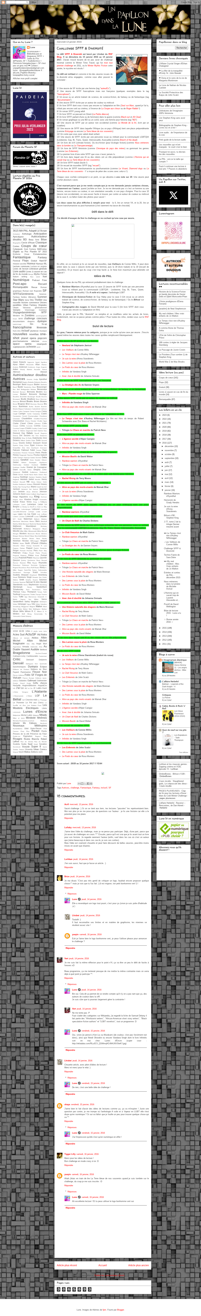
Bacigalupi (17, 382)
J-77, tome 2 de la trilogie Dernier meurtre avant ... (172, 525)
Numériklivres (17, 728)
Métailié (16, 723)
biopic (15, 319)
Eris (23, 448)
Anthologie (27, 234)
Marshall (44, 521)
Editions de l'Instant (21, 669)
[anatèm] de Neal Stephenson (172, 308)
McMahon (27, 529)
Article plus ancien (138, 1265)
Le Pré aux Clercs (35, 703)
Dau (45, 431)
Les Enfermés (71, 151)
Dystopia (33, 666)
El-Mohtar (39, 445)
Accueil (102, 1265)
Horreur (31, 263)
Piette (38, 553)
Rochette (34, 565)
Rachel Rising (69, 478)
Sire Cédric (43, 577)
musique (43, 331)
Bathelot (44, 384)
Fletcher (30, 455)
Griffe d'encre (40, 683)
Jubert (28, 494)
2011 (164, 644)
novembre (169, 450)
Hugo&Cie (42, 685)
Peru (36, 550)
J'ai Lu (20, 688)
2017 (164, 439)
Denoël (18, 663)
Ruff (32, 567)
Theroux (16, 592)
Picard (31, 553)
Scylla (23, 744)
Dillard (23, 440)
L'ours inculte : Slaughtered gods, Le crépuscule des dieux (173, 782)
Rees (38, 560)
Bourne (44, 397)
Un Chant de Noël (70, 521)
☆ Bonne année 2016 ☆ (171, 620)
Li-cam (44, 512)
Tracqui (38, 594)
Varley (27, 601)
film (31, 324)
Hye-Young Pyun (24, 487)
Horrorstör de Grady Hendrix (171, 501)
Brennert (16, 401)
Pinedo (44, 553)
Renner (15, 563)
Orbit (26, 728)
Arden (15, 369)
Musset (24, 538)
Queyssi (16, 560)
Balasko (31, 382)
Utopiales (42, 305)
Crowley (34, 428)
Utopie (16, 308)
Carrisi (29, 414)
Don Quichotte (41, 664)
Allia (33, 644)
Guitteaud (43, 472)
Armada (25, 647)
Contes (16, 246)
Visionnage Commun (36, 310)
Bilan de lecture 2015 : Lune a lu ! (172, 613)
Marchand (16, 521)
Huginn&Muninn (29, 685)
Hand (31, 474)
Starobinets (18, 585)
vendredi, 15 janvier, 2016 (93, 1031)
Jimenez (35, 492)
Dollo (38, 440)
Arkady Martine (26, 369)
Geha (44, 457)
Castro (44, 414)
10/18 (15, 631)
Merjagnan (36, 529)
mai (167, 474)
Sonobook (16, 747)
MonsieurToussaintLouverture (23, 721)
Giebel (16, 462)
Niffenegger (34, 541)
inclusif (104, 788)
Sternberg (43, 585)
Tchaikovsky (18, 589)
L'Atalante (39, 691)
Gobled (26, 465)
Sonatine (43, 744)
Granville (22, 470)
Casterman (43, 656)
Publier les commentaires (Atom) (109, 1275)
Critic (17, 659)
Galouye (27, 457)
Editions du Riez (39, 669)
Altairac (44, 364)
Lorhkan (68, 859)
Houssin (36, 484)
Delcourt (30, 660)
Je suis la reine (69, 358)
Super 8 (36, 746)
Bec (14, 389)
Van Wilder (33, 599)
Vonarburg (16, 606)
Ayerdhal (43, 379)
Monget (15, 534)
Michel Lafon (26, 715)
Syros (45, 747)
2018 (164, 435)
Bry (45, 404)
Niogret (44, 541)
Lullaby (68, 827)
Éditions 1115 (37, 752)
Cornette (29, 426)
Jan (30, 489)
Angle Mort (41, 644)
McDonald (17, 529)
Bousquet (16, 399)
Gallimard (31, 680)
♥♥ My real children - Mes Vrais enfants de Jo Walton (171, 565)
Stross (29, 587)
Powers (15, 558)
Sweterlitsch (41, 587)
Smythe (28, 580)
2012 (164, 640)
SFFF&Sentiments (23, 294)
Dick (45, 438)
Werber (44, 609)
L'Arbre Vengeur (20, 692)
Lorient (15, 516)
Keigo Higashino (20, 497)
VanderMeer (18, 601)
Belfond (43, 650)
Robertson (16, 565)
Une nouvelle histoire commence (30, 301)
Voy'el (21, 752)
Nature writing (20, 277)
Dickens (16, 440)
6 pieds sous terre (39, 631)
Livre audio (19, 271)
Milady (43, 715)
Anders (15, 367)
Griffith (44, 470)
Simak (15, 577)
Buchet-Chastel (41, 653)
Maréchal (33, 524)
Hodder (15, 484)
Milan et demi (18, 718)
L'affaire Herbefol (170, 681)
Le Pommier (18, 703)
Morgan (15, 536)
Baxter (20, 387)
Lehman (31, 512)
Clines (30, 423)
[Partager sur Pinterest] (91, 783)
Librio (44, 708)
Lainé (23, 504)
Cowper (22, 428)
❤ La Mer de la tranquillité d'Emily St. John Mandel (170, 72)
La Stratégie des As (71, 385)
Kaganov (43, 494)
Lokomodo (17, 712)
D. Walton (21, 431)
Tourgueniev (25, 594)
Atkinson (16, 372)
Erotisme (16, 254)
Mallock (36, 519)
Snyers (35, 580)
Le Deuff (30, 507)
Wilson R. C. (30, 611)
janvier (168, 490)
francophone (63, 94)
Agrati (37, 362)
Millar (22, 531)
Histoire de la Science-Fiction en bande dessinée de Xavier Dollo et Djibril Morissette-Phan (173, 294)
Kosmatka (43, 499)
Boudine (16, 397)
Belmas (33, 389)
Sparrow (22, 582)
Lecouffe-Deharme (19, 512)
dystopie (42, 321)
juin (166, 470)
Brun (28, 404)
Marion (32, 521)
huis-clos (17, 331)
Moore (38, 534)
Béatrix (15, 409)
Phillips (24, 553)
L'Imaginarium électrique (174, 660)
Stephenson (33, 585)
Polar (44, 280)
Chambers (43, 416)
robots (44, 341)
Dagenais (29, 431)
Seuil (30, 744)
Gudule (25, 472)
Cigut (45, 421)
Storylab (26, 747)
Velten (15, 604)
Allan (37, 364)
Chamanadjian (33, 416)
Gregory (36, 470)
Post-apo (19, 283)
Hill (28, 482)
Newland (66, 345)
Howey (44, 484)
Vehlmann (43, 602)
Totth (45, 592)
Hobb (45, 482)
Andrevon (31, 367)
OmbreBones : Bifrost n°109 (172, 774)
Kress (29, 502)
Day (23, 433)
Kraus (22, 502)
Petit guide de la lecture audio (172, 140)
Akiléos (35, 638)
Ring (45, 736)
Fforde (44, 453)
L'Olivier (29, 696)
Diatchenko (37, 438)
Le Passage (42, 700)
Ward (45, 606)
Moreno (44, 534)
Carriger (22, 414)
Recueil (42, 284)
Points (44, 731)
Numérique (21, 280)
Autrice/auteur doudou (30, 375)
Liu (25, 514)
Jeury (28, 492)
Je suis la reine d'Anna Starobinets (171, 509)
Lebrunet (36, 509)
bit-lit (21, 319)
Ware (15, 609)
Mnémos (42, 717)
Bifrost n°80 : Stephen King (171, 516)
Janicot (35, 489)
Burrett (37, 406)
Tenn (28, 589)
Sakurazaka (42, 570)
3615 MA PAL (20, 230)
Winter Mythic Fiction (97, 65)
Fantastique (85, 788)
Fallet (32, 450)
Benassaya (42, 389)
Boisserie (33, 394)
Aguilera (44, 362)
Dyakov (15, 445)
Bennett (16, 392)
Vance (44, 599)
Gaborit (44, 455)
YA (22, 316)
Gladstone (43, 462)
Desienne (43, 435)
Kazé (44, 688)
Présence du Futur (38, 734)
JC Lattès (37, 688)
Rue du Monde (40, 742)
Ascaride (37, 369)
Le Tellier (16, 509)
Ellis (45, 445)
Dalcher (40, 431)
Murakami (16, 538)
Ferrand (24, 453)
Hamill (26, 474)
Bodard (23, 394)
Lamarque (31, 504)
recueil (96, 165)
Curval (44, 428)
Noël (45, 276)
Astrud (44, 369)
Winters (16, 614)
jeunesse (34, 331)
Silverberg (42, 575)
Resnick (23, 563)
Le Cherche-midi (29, 700)
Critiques (166, 695)
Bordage (43, 394)
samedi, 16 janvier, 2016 (90, 934)
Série (27, 300)
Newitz (44, 538)
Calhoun (44, 409)
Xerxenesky (38, 614)
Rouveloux (22, 567)
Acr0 (66, 804)
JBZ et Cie (28, 688)
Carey (44, 411)
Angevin (44, 367)
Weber (25, 609)
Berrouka (31, 392)
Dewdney (17, 438)
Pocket (35, 731)
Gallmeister (42, 681)
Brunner (40, 404)
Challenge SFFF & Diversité (172, 549)
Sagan (20, 570)
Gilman (23, 462)
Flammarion (26, 672)
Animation (16, 234)
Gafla (15, 457)
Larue (40, 504)
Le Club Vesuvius (70, 673)
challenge (75, 788)
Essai (26, 254)
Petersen (17, 553)
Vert (66, 958)
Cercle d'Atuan (28, 242)
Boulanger (31, 397)
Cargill (15, 414)
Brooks (30, 401)
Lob (38, 514)
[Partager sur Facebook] (88, 783)
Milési (39, 531)
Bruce (15, 404)
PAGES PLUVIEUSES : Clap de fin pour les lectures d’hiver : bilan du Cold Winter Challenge (173, 793)
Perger (16, 550)
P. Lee (44, 546)
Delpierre (43, 660)
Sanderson (17, 572)
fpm (104, 1310)
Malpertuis (16, 715)
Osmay (28, 546)
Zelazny (28, 616)
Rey (29, 563)
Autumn (29, 379)
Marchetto (24, 521)
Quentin (43, 558)
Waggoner (25, 606)
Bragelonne (21, 653)
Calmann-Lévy (19, 656)
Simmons (22, 577)
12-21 (21, 631)
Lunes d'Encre (35, 711)
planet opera (28, 338)
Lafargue (16, 504)
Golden (44, 465)
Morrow (21, 536)
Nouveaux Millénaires (30, 725)
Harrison (32, 477)
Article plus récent (67, 1265)
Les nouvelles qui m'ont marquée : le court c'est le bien (173, 145)
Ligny (20, 514)
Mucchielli (38, 536)
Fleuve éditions (18, 675)
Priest (29, 558)
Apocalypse (18, 237)
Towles (32, 594)
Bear (34, 387)
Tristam (21, 749)
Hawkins (39, 477)
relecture (35, 341)
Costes (44, 426)
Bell (18, 389)
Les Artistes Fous (34, 705)
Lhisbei (75, 915)
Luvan (36, 516)
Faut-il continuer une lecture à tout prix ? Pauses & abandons (173, 167)
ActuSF (30, 634)
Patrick (36, 548)
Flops (25, 260)
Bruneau (33, 404)
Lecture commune (21, 266)
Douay (15, 443)
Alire (28, 644)
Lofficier (44, 514)
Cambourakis (32, 656)
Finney (16, 455)
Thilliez (23, 592)
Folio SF (29, 675)
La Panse (166, 697)
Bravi (38, 399)
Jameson (24, 489)
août (167, 462)
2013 (164, 636)
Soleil (36, 744)
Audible (35, 649)
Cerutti (24, 416)
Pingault (16, 555)
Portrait (44, 555)
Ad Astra (42, 634)
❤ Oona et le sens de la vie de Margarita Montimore (173, 79)
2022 (164, 419)
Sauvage (27, 572)
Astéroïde (34, 647)
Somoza (16, 582)
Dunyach (37, 443)
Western (16, 316)
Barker (37, 384)
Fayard (16, 672)
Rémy (42, 567)
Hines (33, 482)
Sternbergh (17, 587)
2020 (164, 427)
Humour (39, 264)
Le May (44, 507)
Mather (44, 524)
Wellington (37, 609)
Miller (26, 531)
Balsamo (37, 382)
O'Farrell (34, 543)
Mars (37, 521)
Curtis (40, 428)
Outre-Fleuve (35, 728)
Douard (44, 440)
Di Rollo (29, 438)
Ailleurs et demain (21, 638)
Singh (29, 577)
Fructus (37, 455)
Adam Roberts (19, 362)
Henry (44, 479)
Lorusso (22, 516)
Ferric (37, 453)
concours (42, 318)
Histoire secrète (19, 264)
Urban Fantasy (30, 305)
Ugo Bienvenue (30, 597)
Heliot (31, 479)
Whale (15, 611)
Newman (17, 541)
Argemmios (17, 647)
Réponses (72, 894)
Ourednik (36, 546)
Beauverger (42, 387)
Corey (22, 426)
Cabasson (28, 409)
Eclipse (43, 667)
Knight (35, 499)
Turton (15, 597)
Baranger (17, 384)
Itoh (45, 487)
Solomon (43, 580)
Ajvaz (15, 364)
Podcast (36, 280)
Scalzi (35, 572)
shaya (67, 1104)
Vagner (22, 599)
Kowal (15, 502)
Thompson (31, 592)
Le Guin (38, 507)
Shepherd (33, 575)
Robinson (25, 565)
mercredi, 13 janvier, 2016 (81, 804)
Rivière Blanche (31, 739)
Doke (33, 440)
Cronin (28, 428)
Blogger (120, 1310)
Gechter (38, 457)
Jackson (16, 489)
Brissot (23, 401)
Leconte (44, 509)
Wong (29, 614)
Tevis (45, 589)
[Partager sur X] (85, 783)
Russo (37, 567)
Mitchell (44, 531)
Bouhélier (23, 397)
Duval (44, 443)
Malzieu (44, 519)
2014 (164, 632)
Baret (24, 384)
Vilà (33, 604)
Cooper (15, 426)
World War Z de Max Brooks (172, 362)
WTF (44, 312)
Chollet (39, 421)
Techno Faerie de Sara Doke (172, 556)
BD (134, 120)
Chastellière (27, 418)
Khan (31, 497)
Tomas (39, 592)
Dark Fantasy (30, 249)
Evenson (43, 448)
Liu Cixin (31, 514)
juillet (167, 466)
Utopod (15, 752)
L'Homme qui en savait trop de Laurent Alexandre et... (172, 596)
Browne (43, 401)
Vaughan (34, 601)
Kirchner (44, 497)
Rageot (38, 736)
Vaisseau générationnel (35, 308)
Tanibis (15, 749)
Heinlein (23, 479)
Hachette (17, 685)
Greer (29, 470)
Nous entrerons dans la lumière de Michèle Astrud (172, 585)
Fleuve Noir (40, 672)
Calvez (15, 411)
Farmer (38, 450)
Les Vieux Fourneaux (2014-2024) (179, 713)
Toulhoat (16, 594)
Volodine (44, 604)
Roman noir (28, 291)
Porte (37, 555)
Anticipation (40, 233)
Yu (46, 614)
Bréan (15, 406)
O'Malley (43, 543)
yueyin (75, 934)
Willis (21, 611)
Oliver (23, 546)
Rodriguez (43, 565)
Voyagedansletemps (24, 312)
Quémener (31, 560)
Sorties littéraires (28, 297)
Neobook (43, 723)
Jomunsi (16, 494)
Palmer (22, 548)
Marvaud (26, 524)
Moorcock (31, 534)
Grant (15, 470)
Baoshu (44, 382)
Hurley (15, 487)
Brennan (44, 399)
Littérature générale (38, 269)
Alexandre (30, 364)
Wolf (23, 614)
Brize (66, 876)
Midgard (36, 715)
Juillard (33, 494)
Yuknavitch (17, 616)
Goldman (16, 467)
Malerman (28, 519)
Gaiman (20, 457)
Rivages (17, 739)
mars (167, 482)
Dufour (29, 443)
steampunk (42, 344)
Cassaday (36, 414)
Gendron (16, 460)
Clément (38, 423)
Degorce (44, 433)
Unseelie (29, 749)
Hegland (16, 479)
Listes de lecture (20, 269)
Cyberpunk (18, 249)
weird (38, 347)
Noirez (16, 543)
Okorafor (16, 546)
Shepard (24, 575)
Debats (30, 433)
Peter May (43, 550)
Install (39, 487)
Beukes (39, 392)
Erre (28, 448)
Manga (30, 274)
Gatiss (32, 457)
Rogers (15, 567)
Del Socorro (24, 435)
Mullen (44, 536)
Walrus (27, 752)
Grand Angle (25, 683)
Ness (38, 538)
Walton (39, 606)
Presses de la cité (21, 734)
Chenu (27, 421)
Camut (32, 411)
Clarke (16, 423)
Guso (15, 474)
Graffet (22, 467)
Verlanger (22, 604)
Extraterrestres (40, 254)
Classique (41, 242)
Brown (36, 401)
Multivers (44, 721)
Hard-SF (43, 261)
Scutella (16, 575)
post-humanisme (20, 341)
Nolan (22, 543)
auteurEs (105, 88)
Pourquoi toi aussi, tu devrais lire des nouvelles (172, 153)
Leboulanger (26, 509)
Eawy (21, 445)
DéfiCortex (42, 249)
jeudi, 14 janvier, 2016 (83, 859)
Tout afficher (183, 752)
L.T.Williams (42, 502)
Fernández (17, 453)
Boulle (38, 397)
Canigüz (38, 411)
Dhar (23, 438)
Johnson (43, 492)
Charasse (16, 418)
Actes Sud (18, 634)
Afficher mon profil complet (25, 78)
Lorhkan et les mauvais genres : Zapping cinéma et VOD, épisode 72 (173, 766)
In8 (14, 688)
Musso (31, 538)
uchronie (31, 346)
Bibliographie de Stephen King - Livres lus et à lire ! (173, 126)
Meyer (44, 529)
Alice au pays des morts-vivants (76, 407)
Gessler (37, 460)
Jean (14, 492)
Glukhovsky (17, 465)
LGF (37, 695)
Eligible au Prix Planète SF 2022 (30, 251)
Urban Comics (40, 749)
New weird (35, 277)
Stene (25, 585)
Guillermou (34, 472)
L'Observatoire (18, 696)
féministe (42, 327)
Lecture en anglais (38, 266)
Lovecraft (29, 516)
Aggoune (30, 362)
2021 (164, 423)
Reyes (34, 563)
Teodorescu (36, 589)
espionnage (17, 324)
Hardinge (24, 477)
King (36, 496)
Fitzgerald (22, 455)
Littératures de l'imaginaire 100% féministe (171, 112)
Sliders (15, 580)
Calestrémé (36, 409)
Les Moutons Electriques (30, 706)
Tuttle (21, 597)
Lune (74, 899)
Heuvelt (22, 482)
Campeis (26, 411)
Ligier (15, 514)
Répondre (68, 818)
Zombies (29, 315)
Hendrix (37, 479)
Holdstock (22, 484)
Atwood (43, 372)
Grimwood (16, 472)
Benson (23, 392)
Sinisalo (35, 577)
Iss (42, 487)
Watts (20, 609)
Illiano (33, 487)
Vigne (29, 604)
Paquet (29, 548)
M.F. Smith (17, 519)
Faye (45, 450)
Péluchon (36, 558)
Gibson (44, 460)
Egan (32, 445)
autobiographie (41, 316)
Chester (33, 421)
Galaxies (23, 681)
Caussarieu (17, 416)
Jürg (38, 494)
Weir (30, 609)
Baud (15, 387)
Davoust (16, 433)
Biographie (17, 243)
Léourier (43, 516)
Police (31, 555)
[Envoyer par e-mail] (79, 783)
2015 (164, 628)
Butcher (44, 406)
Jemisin (21, 492)
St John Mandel (40, 582)
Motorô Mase (29, 536)
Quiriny (23, 560)
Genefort (24, 460)
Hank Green (38, 474)
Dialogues (29, 664)
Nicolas (25, 541)
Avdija (36, 379)
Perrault (22, 550)
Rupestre (38, 291)
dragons (31, 321)
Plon (28, 731)
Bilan (44, 239)
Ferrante (31, 453)
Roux (29, 567)
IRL (45, 264)
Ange (38, 367)
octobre (168, 454)
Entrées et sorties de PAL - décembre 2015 (172, 575)
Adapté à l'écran (38, 230)
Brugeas (21, 404)
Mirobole (31, 717)
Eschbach (35, 448)
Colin (44, 423)
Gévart (20, 474)
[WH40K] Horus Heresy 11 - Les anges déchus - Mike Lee (180, 667)
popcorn (42, 338)
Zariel (23, 616)
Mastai (39, 524)
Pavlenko (43, 548)
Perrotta (29, 550)
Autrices (65, 788)
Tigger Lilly (70, 1154)
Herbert (15, 482)
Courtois (16, 428)
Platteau (23, 555)
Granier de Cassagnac (37, 467)
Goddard (35, 465)
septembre (170, 458)
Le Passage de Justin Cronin (172, 350)
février (168, 486)
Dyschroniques (19, 667)
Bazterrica (27, 387)
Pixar (22, 731)
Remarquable (20, 287)
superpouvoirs (19, 347)
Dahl (35, 431)
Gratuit (34, 261)
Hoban (39, 482)
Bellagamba (25, 389)
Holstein (30, 484)
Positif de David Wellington (171, 605)
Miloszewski (32, 531)
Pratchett (22, 558)
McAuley (44, 526)
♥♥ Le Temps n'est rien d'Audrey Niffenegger (172, 535)
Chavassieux (18, 421)
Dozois (22, 443)
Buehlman (23, 406)
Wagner (32, 606)
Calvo (20, 411)
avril (167, 478)
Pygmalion (27, 736)
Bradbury (31, 399)
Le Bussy (23, 507)
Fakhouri (25, 450)
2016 (164, 443)
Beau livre (34, 240)
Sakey (34, 570)
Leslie (38, 512)
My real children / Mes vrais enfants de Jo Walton (171, 314)
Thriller (38, 300)
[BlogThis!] (82, 783)
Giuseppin (32, 462)
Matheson (17, 526)
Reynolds (43, 563)
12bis (27, 631)
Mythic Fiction (40, 274)
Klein (21, 499)
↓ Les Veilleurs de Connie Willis (172, 543)
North (27, 543)
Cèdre (15, 431)
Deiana (15, 435)
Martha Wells (17, 524)
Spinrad (29, 582)
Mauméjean (31, 526)
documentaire (64, 100)
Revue (34, 287)
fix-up (44, 324)
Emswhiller (16, 448)
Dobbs (28, 440)
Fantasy (96, 788)
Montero (23, 533)
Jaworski (43, 489)
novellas (34, 334)
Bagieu (25, 382)
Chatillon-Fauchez (40, 418)
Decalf (37, 433)
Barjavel (30, 384)
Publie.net (16, 736)
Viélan (37, 604)
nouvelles (20, 334)
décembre (169, 446)
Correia (37, 426)
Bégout (21, 409)
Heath (44, 477)
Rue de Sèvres (27, 742)
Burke (31, 406)
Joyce (23, 494)
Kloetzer (27, 499)
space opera (22, 344)
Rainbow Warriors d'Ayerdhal (172, 494)
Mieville (16, 531)
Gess (32, 460)
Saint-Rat (27, 570)
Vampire (16, 310)
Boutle (23, 399)
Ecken (26, 445)
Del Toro (35, 435)
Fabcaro (16, 450)
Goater (15, 683)
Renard (44, 560)
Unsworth (41, 597)
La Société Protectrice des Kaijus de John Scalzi (171, 93)
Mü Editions (30, 723)
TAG (32, 300)
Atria (40, 647)
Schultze (44, 572)
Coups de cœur (34, 246)
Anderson (23, 367)
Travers (44, 594)
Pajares (15, 548)
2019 (164, 431)
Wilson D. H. (42, 611)
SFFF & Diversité (73, 54)
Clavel (23, 423)
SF (110, 788)
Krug (35, 502)
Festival (16, 261)
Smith (21, 580)
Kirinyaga (69, 131)
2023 (164, 415)
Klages (15, 499)
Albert (21, 364)
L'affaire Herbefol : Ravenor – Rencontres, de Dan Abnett (172, 804)
